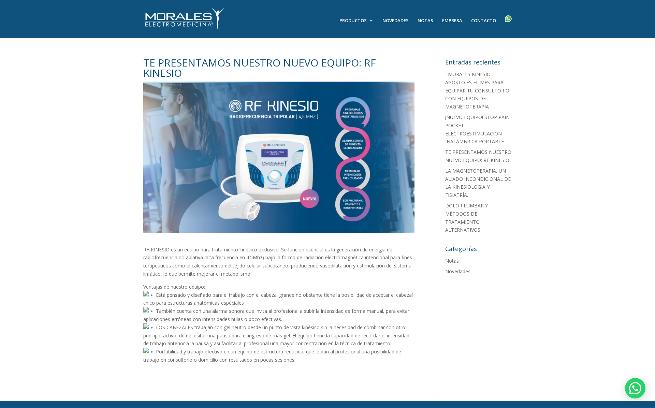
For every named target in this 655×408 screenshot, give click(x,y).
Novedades (457, 271)
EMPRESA (452, 21)
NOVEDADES (395, 21)
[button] (635, 388)
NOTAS (425, 21)
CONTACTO (483, 21)
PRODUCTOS (353, 21)
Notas (452, 261)
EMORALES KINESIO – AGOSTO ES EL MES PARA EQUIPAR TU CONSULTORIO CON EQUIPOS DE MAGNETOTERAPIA (477, 90)
